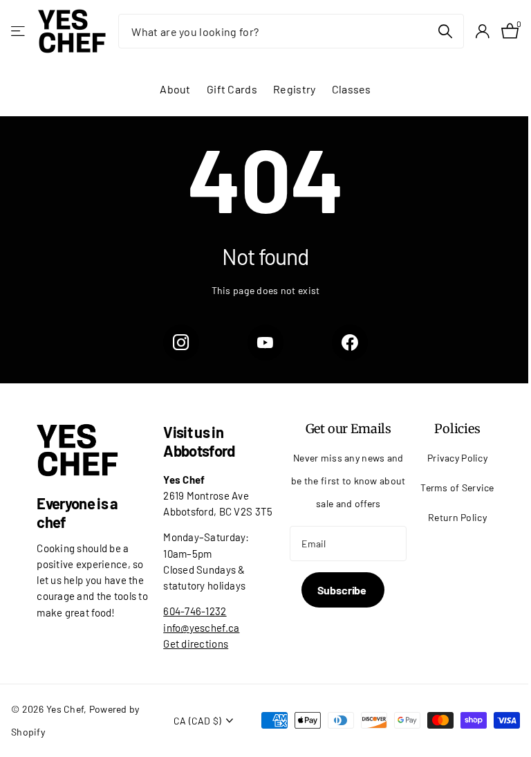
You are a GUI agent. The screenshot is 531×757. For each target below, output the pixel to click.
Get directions (195, 643)
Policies (457, 429)
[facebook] (350, 343)
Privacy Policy (457, 458)
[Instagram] (181, 343)
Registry (294, 88)
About (175, 88)
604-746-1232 (194, 611)
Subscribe (343, 589)
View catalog (19, 31)
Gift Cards (232, 88)
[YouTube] (265, 343)
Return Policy (457, 517)
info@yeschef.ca (201, 627)
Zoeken (445, 31)
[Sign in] (482, 31)
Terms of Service (457, 487)
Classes (351, 88)
